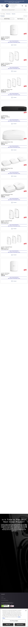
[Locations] (22, 5)
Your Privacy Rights (14, 620)
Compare (14, 44)
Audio (2, 597)
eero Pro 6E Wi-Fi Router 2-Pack (7, 194)
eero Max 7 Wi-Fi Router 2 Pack (6, 63)
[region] (14, 618)
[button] (2, 5)
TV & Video (3, 598)
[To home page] (11, 6)
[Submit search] (24, 10)
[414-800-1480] (25, 5)
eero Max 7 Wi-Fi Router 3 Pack (6, 89)
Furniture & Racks (4, 600)
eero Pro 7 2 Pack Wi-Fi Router (6, 220)
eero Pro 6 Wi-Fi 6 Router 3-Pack (7, 168)
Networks (13, 13)
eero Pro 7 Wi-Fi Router (5, 273)
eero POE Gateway (4, 115)
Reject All (8, 624)
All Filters (8, 18)
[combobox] (20, 19)
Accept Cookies (20, 624)
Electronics (8, 13)
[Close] (25, 610)
